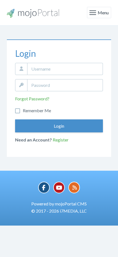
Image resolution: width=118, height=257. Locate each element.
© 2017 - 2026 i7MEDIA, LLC (59, 210)
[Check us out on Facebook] (44, 187)
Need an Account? (33, 139)
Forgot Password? (32, 98)
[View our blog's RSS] (74, 187)
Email (21, 69)
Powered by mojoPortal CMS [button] (59, 203)
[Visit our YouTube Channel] (59, 187)
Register (61, 139)
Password (21, 85)
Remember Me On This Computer (37, 110)
